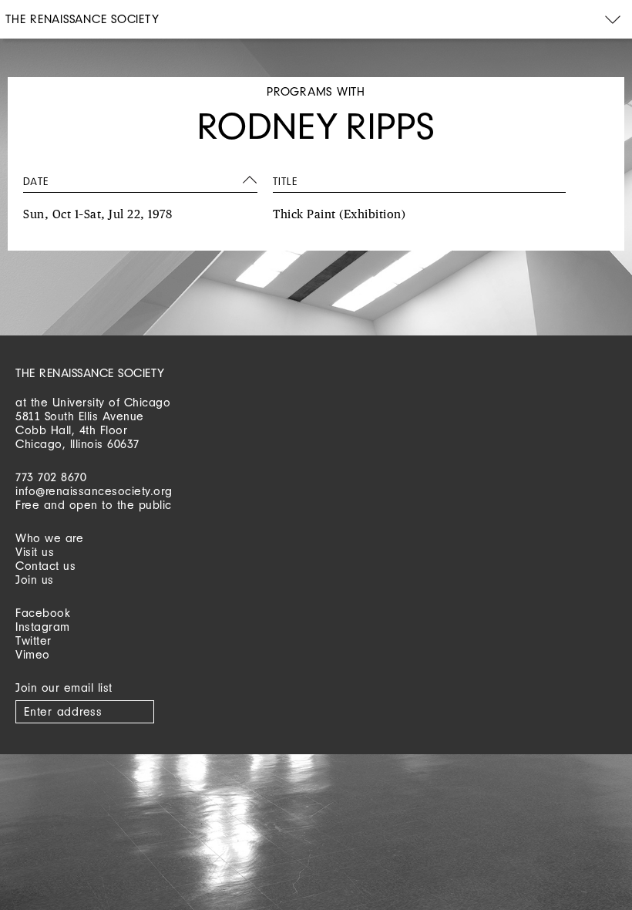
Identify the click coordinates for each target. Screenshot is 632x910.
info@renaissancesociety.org (94, 491)
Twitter (33, 640)
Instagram (42, 626)
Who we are (49, 538)
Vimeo (32, 654)
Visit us (34, 551)
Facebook (42, 612)
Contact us (45, 565)
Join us (34, 579)
